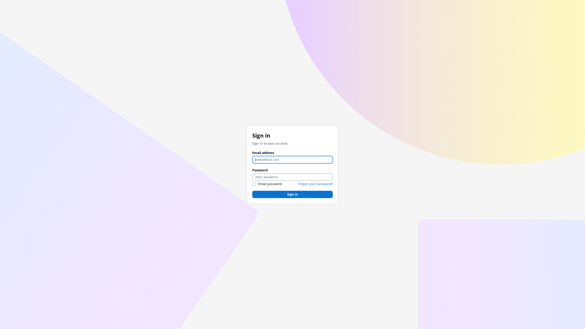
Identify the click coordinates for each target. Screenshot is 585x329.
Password (260, 170)
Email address (263, 153)
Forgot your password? (315, 184)
